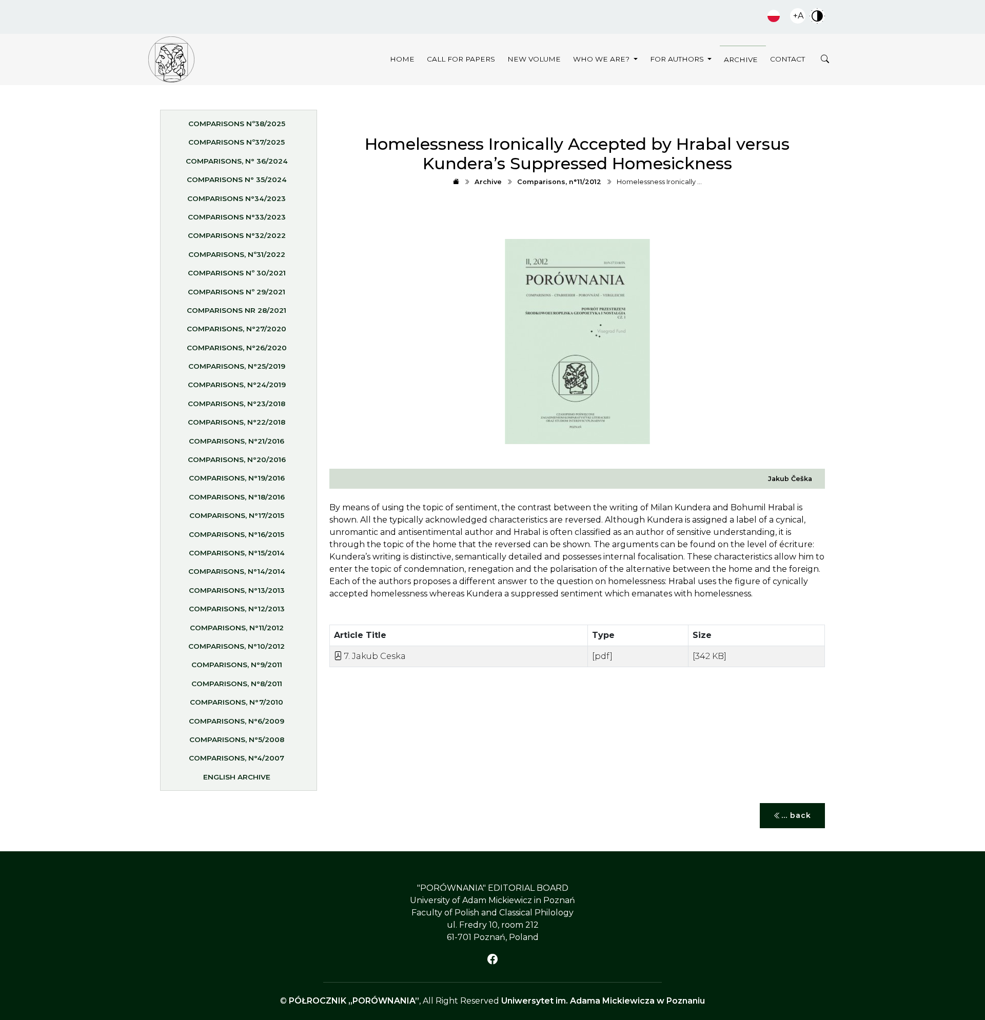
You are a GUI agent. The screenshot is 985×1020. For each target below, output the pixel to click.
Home (402, 59)
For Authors (678, 59)
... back (796, 815)
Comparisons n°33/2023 (237, 217)
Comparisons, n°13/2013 (237, 590)
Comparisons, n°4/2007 (236, 758)
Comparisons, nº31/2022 (236, 254)
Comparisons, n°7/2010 (236, 702)
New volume (534, 59)
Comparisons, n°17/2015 (236, 515)
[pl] (773, 16)
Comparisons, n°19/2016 (237, 478)
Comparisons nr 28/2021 (236, 310)
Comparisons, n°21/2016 (236, 441)
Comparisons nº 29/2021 (236, 292)
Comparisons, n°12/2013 (237, 609)
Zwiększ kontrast (817, 16)
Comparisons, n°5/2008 (236, 739)
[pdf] (602, 656)
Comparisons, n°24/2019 (237, 385)
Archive (741, 59)
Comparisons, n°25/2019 (236, 366)
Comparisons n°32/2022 (237, 235)
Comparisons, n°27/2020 (236, 329)
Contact (787, 59)
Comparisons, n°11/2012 (237, 628)
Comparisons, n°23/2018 (236, 403)
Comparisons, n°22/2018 (236, 422)
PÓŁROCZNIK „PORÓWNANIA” (354, 1001)
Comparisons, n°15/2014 (237, 553)
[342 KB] (709, 656)
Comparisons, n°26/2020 (237, 348)
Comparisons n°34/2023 (236, 198)
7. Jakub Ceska (374, 656)
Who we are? (602, 59)
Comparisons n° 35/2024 (237, 179)
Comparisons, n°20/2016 (237, 459)
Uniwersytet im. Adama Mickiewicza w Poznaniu (603, 1001)
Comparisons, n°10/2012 (236, 646)
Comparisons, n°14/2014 (236, 571)
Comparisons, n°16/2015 (236, 534)
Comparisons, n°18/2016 (237, 497)
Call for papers (461, 59)
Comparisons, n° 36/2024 (237, 161)
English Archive (236, 777)
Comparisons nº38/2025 (236, 123)
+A (798, 16)
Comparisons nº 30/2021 (237, 273)
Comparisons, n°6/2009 (236, 721)
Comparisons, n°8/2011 (236, 683)
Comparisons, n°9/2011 (236, 665)
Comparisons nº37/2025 (236, 142)
